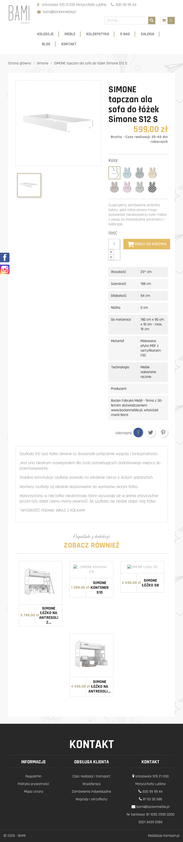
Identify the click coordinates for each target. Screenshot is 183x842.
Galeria (147, 34)
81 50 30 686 (152, 799)
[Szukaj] (151, 20)
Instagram (5, 269)
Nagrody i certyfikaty (91, 799)
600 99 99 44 (126, 4)
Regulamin (33, 776)
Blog (46, 44)
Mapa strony (33, 791)
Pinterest (163, 432)
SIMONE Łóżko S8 (150, 583)
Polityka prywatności (33, 783)
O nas (125, 34)
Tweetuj (150, 432)
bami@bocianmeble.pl (59, 12)
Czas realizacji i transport (91, 776)
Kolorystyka (97, 34)
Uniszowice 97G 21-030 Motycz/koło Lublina (73, 4)
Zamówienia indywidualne (91, 791)
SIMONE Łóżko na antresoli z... (48, 615)
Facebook (5, 257)
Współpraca (91, 783)
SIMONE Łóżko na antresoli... (99, 686)
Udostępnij (138, 432)
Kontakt (68, 44)
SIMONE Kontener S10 (100, 587)
